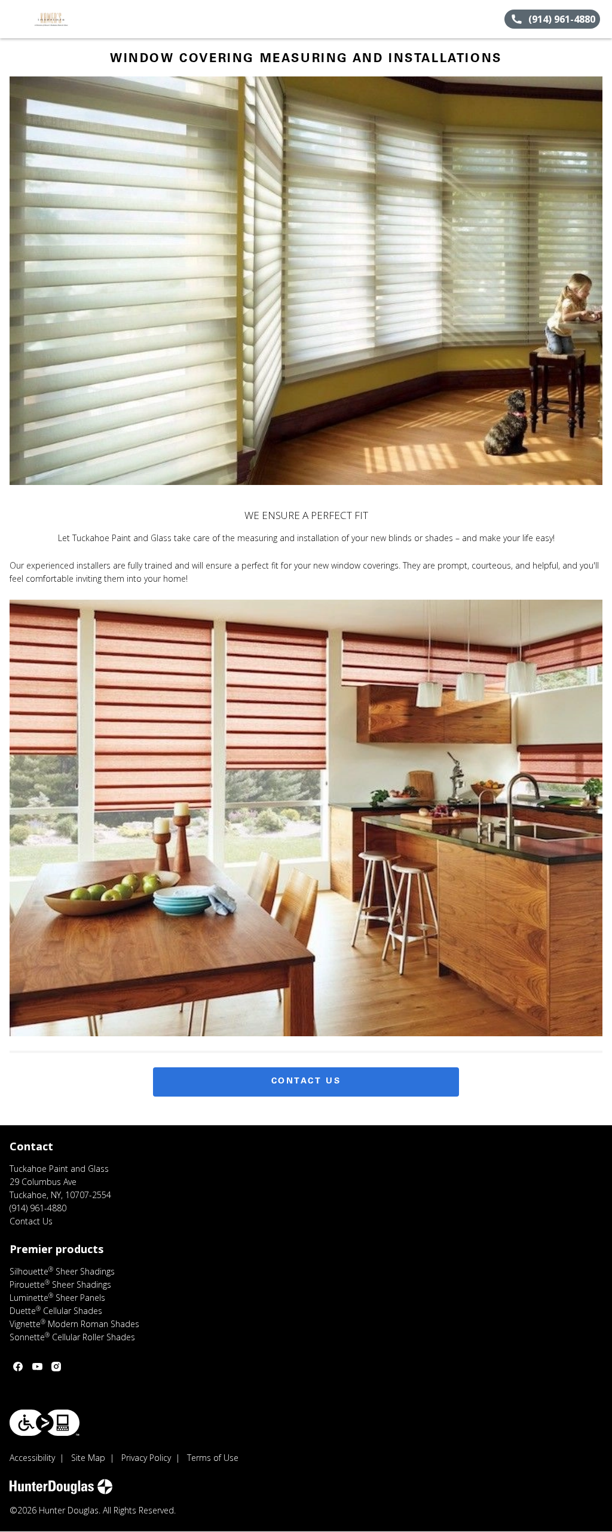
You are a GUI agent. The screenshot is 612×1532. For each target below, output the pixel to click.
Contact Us (306, 1081)
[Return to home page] (63, 19)
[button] (14, 19)
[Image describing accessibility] (44, 1422)
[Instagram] (56, 1366)
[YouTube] (37, 1366)
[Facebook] (18, 1366)
